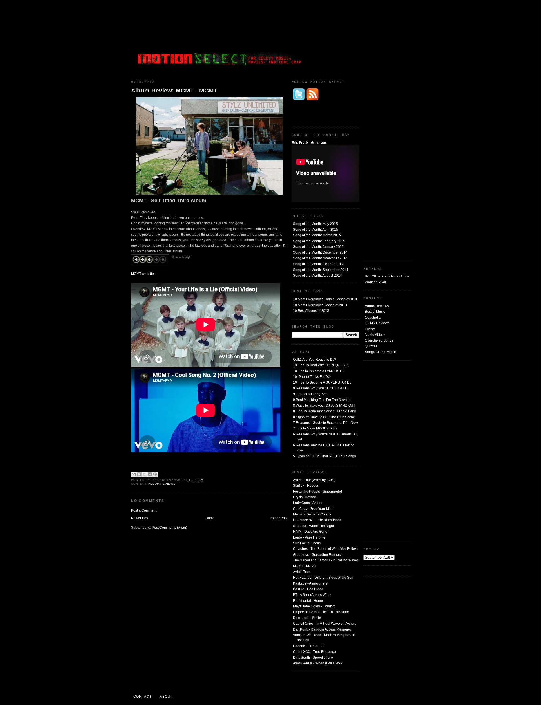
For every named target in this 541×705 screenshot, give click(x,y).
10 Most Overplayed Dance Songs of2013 (325, 299)
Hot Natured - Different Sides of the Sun (323, 578)
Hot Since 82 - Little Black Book (317, 520)
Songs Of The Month (380, 352)
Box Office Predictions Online (387, 276)
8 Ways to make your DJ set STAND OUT (324, 405)
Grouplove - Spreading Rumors (317, 555)
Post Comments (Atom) (169, 528)
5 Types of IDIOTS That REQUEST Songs (324, 456)
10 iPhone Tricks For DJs (312, 377)
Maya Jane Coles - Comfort (314, 606)
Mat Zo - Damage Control (312, 514)
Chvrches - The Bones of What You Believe (326, 549)
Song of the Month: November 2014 (320, 258)
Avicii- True (301, 572)
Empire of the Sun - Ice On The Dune (321, 612)
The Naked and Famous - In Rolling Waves (326, 560)
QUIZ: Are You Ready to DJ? (314, 360)
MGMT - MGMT (304, 566)
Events (370, 329)
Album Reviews (377, 306)
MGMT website (142, 274)
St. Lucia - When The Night (313, 526)
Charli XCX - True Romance (314, 652)
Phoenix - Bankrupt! (308, 646)
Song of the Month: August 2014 (317, 275)
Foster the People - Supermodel (317, 491)
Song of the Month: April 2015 (315, 230)
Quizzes (371, 346)
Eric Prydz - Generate (309, 143)
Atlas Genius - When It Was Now (317, 663)
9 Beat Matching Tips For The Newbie (322, 400)
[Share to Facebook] (149, 474)
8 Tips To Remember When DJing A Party (324, 411)
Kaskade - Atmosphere (310, 583)
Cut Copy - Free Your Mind (313, 509)
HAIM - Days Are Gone (310, 532)
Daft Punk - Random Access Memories (322, 629)
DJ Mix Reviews (377, 323)
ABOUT (166, 697)
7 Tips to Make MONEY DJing (315, 428)
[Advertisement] (369, 38)
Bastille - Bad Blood (308, 589)
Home (210, 518)
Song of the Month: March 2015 (317, 235)
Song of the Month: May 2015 (315, 224)
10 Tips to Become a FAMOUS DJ (318, 371)
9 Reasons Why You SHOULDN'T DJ (321, 388)
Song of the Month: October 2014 (318, 264)
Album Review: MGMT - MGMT (174, 90)
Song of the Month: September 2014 (320, 270)
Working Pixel (375, 282)
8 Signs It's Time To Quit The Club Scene (324, 417)
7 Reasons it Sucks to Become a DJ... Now (325, 423)
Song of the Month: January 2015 (318, 247)
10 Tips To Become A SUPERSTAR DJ (322, 382)
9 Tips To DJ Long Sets (310, 394)
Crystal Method (304, 497)
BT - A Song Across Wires (312, 595)
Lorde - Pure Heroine (309, 537)
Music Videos (375, 335)
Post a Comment (143, 510)
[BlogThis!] (139, 474)
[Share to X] (144, 474)
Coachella (373, 318)
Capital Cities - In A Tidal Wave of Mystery (324, 623)
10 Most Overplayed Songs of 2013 (320, 305)
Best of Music (375, 312)
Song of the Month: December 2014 (320, 252)
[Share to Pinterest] (155, 474)
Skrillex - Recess (306, 486)
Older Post (279, 518)
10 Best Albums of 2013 (311, 311)
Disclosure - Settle (307, 618)
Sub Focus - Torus (307, 543)
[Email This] (133, 474)
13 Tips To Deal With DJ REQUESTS (321, 365)
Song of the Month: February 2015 (319, 241)
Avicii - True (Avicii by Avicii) (314, 480)
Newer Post (140, 518)
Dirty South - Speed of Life (313, 658)
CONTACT (142, 697)
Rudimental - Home (308, 601)
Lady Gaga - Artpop (308, 503)
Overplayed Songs (379, 340)
